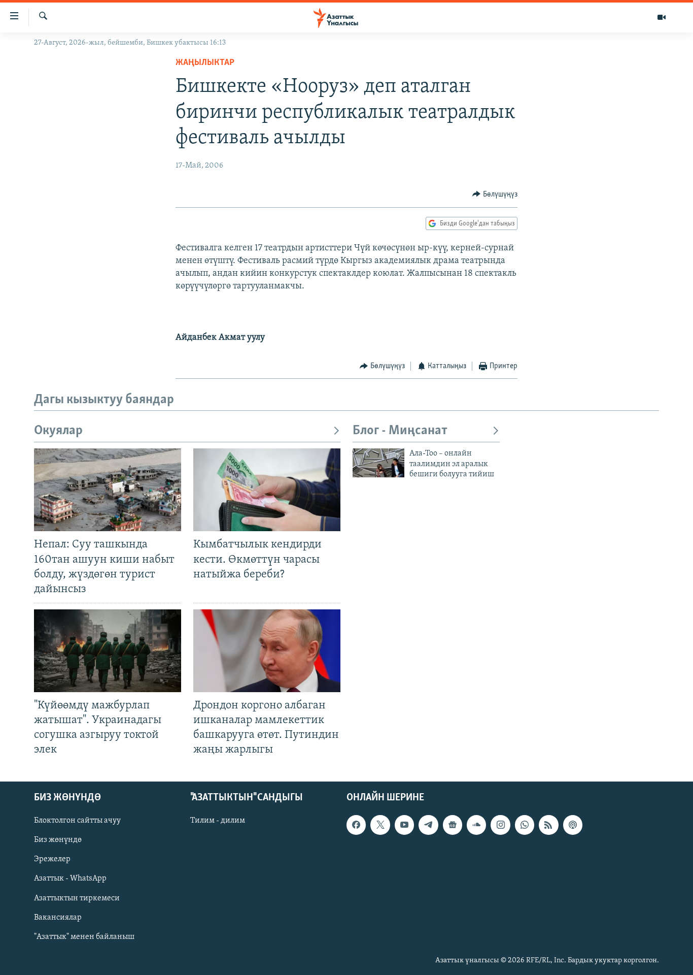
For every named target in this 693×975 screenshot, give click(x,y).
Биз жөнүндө (58, 840)
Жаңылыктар (205, 63)
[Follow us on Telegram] (428, 824)
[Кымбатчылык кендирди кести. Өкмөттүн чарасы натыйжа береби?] (266, 489)
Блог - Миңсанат (400, 431)
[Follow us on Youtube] (404, 824)
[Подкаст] (572, 824)
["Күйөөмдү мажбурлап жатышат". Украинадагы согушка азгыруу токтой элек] (107, 650)
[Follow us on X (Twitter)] (380, 824)
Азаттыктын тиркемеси (77, 898)
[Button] (494, 194)
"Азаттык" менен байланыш (84, 936)
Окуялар (58, 431)
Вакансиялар (58, 917)
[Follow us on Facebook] (356, 824)
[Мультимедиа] (661, 17)
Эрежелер (52, 859)
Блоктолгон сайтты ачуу (77, 821)
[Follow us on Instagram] (500, 824)
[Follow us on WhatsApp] (524, 824)
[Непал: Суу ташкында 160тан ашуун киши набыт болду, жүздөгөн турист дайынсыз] (107, 489)
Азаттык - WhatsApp (70, 878)
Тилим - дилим (217, 821)
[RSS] (548, 824)
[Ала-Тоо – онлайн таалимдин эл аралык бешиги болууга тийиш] (378, 462)
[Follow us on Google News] (452, 824)
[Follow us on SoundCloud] (476, 824)
